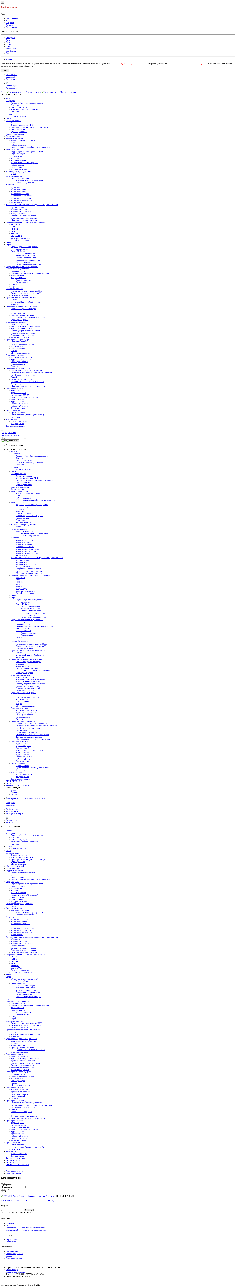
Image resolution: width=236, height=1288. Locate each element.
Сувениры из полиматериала (18, 368)
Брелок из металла (18, 116)
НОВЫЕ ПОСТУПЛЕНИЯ (17, 785)
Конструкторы (17, 156)
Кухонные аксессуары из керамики (25, 326)
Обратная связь (12, 1239)
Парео (13, 286)
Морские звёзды (17, 207)
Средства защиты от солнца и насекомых (23, 298)
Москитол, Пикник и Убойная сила (26, 302)
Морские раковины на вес (22, 211)
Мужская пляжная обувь (26, 258)
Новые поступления (14, 1254)
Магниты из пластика (20, 194)
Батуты (9, 98)
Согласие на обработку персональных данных (25, 1228)
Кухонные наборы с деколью (23, 328)
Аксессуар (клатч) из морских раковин (27, 103)
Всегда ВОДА (16, 236)
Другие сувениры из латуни (22, 344)
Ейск (8, 53)
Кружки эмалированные (21, 359)
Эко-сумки (15, 417)
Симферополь (12, 18)
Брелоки (9, 114)
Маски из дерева (18, 313)
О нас (13, 790)
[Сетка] (4, 1183)
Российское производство (21, 240)
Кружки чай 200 (17, 399)
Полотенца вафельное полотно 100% (26, 291)
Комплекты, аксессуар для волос (24, 110)
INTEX (14, 227)
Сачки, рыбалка (17, 167)
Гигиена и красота (13, 121)
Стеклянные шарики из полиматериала (27, 382)
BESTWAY (15, 225)
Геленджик (10, 38)
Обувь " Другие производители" (24, 247)
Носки (8, 242)
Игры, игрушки (12, 149)
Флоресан (15, 304)
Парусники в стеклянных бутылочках (22, 267)
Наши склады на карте (15, 1272)
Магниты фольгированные (22, 200)
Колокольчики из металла (21, 357)
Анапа (8, 40)
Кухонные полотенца (20, 178)
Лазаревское (11, 49)
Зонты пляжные (17, 275)
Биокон (14, 300)
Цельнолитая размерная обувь (28, 264)
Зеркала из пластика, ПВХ (22, 125)
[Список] (2, 1183)
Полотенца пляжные (14, 289)
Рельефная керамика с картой (23, 335)
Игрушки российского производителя (27, 152)
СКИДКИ (10, 783)
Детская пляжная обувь (25, 253)
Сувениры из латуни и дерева (18, 340)
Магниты (10, 185)
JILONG (14, 229)
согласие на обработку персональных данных (129, 64)
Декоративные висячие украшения (30, 317)
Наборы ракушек (18, 213)
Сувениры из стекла (14, 388)
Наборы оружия (17, 165)
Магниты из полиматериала (22, 196)
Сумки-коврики (22, 282)
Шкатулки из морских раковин (24, 220)
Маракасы (15, 311)
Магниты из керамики (20, 191)
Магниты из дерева (19, 189)
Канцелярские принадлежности (19, 171)
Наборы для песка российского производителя (30, 147)
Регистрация (11, 86)
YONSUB (15, 233)
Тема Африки (11, 419)
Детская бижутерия (19, 107)
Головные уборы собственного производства (30, 273)
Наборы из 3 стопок (19, 404)
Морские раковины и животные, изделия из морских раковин (32, 205)
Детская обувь (22, 249)
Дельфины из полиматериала (23, 375)
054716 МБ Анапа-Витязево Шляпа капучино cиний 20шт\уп (28, 1201)
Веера (8, 118)
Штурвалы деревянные (20, 353)
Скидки (9, 1256)
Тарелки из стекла (18, 408)
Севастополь (11, 27)
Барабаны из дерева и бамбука (23, 309)
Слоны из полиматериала (21, 379)
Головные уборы (18, 271)
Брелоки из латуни (19, 342)
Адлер (8, 44)
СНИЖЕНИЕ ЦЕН (14, 781)
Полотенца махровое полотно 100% (26, 293)
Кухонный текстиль (14, 176)
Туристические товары (15, 426)
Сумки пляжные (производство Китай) (27, 415)
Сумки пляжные (13, 410)
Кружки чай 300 (17, 401)
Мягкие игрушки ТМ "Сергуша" (24, 163)
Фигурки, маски (17, 424)
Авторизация (11, 88)
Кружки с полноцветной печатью (25, 397)
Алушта (9, 25)
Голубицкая (11, 51)
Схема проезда (12, 1270)
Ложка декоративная (19, 362)
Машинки (15, 158)
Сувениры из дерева (19, 320)
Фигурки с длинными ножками (24, 384)
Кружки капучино (18, 393)
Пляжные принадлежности (17, 269)
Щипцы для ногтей (19, 132)
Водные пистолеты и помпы (23, 140)
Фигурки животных (19, 169)
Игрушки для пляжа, (14, 138)
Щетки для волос (18, 129)
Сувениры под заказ (14, 1258)
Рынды (14, 351)
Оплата (14, 794)
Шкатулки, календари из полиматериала (28, 386)
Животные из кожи (19, 421)
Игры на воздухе (18, 154)
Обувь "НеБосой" (18, 251)
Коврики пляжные (18, 278)
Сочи (8, 42)
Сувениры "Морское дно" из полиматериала (29, 127)
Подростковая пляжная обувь (28, 260)
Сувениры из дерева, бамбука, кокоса (21, 306)
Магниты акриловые (19, 187)
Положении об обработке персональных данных (187, 64)
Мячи (13, 143)
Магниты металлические (21, 198)
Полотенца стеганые (19, 295)
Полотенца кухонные (25, 182)
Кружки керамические (20, 324)
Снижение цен (12, 1251)
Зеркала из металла (19, 123)
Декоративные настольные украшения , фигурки (31, 373)
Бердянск (10, 59)
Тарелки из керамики (20, 337)
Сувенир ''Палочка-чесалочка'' (23, 315)
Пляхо (8, 46)
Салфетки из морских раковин (23, 216)
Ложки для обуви (18, 348)
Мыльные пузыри (18, 160)
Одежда (14, 284)
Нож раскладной (18, 364)
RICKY (14, 231)
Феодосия (10, 23)
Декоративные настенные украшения (26, 370)
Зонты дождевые (13, 136)
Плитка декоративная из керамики (25, 331)
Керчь (8, 20)
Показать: (5, 1189)
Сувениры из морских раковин (24, 218)
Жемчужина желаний (15, 134)
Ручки (13, 174)
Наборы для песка (18, 145)
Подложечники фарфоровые (23, 333)
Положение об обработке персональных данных (26, 1230)
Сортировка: (6, 1185)
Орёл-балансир (17, 377)
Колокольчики (17, 346)
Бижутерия (10, 101)
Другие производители (20, 238)
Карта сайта (11, 1242)
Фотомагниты (17, 202)
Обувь (8, 244)
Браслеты (15, 105)
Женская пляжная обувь (26, 255)
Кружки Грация (17, 390)
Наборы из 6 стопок (19, 406)
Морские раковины (19, 209)
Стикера (14, 366)
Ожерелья (15, 112)
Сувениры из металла (15, 355)
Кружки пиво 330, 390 (20, 395)
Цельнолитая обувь (24, 262)
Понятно (5, 70)
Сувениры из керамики (16, 322)
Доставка (15, 792)
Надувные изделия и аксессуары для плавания (25, 222)
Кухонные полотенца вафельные (29, 180)
